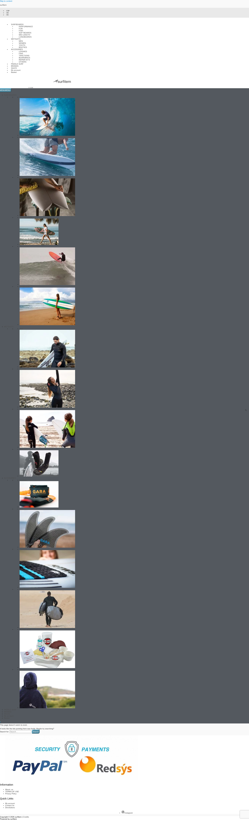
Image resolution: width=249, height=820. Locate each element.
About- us (9, 789)
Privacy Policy (10, 794)
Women (23, 369)
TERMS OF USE (12, 792)
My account (8, 716)
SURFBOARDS (10, 95)
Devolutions (10, 807)
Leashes (23, 480)
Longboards (25, 37)
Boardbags (24, 589)
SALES (7, 714)
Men (21, 329)
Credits (26, 817)
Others (22, 669)
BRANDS (7, 712)
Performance (26, 26)
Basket (14, 72)
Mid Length (24, 246)
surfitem (3, 5)
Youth (22, 409)
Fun (21, 137)
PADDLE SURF (10, 710)
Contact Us (9, 805)
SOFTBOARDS (26, 217)
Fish (21, 177)
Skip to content (6, 1)
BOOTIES (24, 449)
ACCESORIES (10, 478)
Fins (21, 509)
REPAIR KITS (25, 629)
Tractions (23, 549)
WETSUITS (8, 327)
